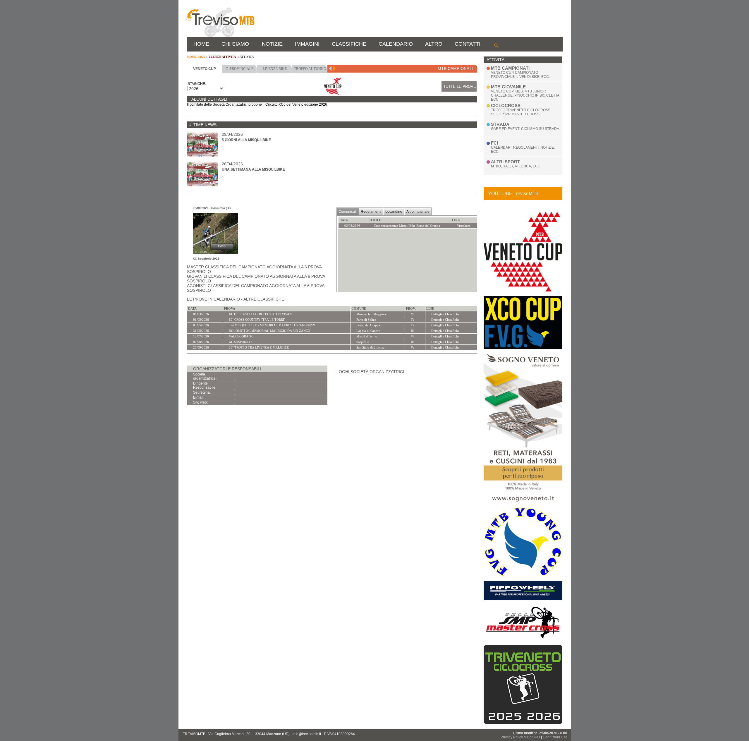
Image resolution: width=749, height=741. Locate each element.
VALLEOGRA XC (241, 336)
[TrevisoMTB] (219, 36)
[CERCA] (496, 45)
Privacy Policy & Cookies (520, 737)
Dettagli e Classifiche (445, 314)
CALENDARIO (396, 44)
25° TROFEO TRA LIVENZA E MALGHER (259, 347)
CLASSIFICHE (349, 44)
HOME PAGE (196, 56)
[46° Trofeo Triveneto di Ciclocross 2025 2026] (523, 723)
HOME (201, 44)
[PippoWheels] (523, 599)
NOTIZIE (272, 44)
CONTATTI (467, 44)
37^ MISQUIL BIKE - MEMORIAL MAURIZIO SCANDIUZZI (272, 325)
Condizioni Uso (555, 737)
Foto (222, 246)
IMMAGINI (307, 44)
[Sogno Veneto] (523, 502)
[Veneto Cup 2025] (523, 290)
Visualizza (463, 225)
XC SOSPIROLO (240, 342)
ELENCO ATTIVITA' (223, 56)
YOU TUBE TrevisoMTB (513, 193)
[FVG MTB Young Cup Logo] (523, 576)
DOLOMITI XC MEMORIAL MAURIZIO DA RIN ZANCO (269, 330)
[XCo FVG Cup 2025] (523, 348)
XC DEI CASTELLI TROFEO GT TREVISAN (260, 314)
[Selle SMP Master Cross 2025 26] (523, 640)
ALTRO (433, 44)
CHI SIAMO (235, 44)
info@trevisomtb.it (307, 734)
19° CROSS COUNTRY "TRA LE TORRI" (257, 319)
